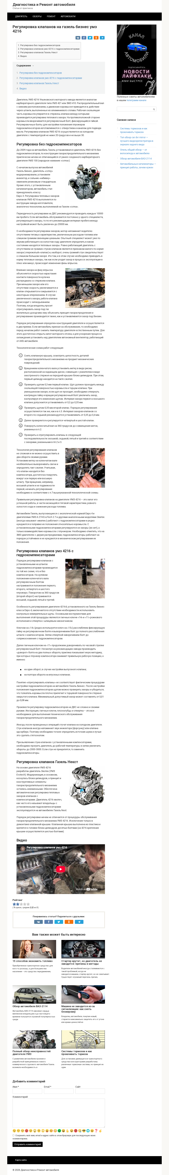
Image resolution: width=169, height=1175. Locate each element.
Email (47, 1086)
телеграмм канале (136, 100)
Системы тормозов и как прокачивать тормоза (76, 1053)
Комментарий (20, 1096)
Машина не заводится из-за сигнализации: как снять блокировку (78, 1009)
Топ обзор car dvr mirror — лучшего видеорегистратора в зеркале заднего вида (136, 141)
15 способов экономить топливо (33, 961)
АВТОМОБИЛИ (68, 16)
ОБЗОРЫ (37, 16)
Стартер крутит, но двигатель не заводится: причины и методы (81, 962)
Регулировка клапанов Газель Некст (39, 52)
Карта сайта (21, 1160)
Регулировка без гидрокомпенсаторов (40, 45)
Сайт (78, 1086)
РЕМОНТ (51, 16)
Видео (23, 56)
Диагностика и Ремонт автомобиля (44, 4)
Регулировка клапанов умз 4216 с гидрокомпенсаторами (49, 49)
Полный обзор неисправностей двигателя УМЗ (32, 1053)
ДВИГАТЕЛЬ (21, 16)
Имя (16, 1086)
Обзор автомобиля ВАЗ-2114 (30, 1006)
